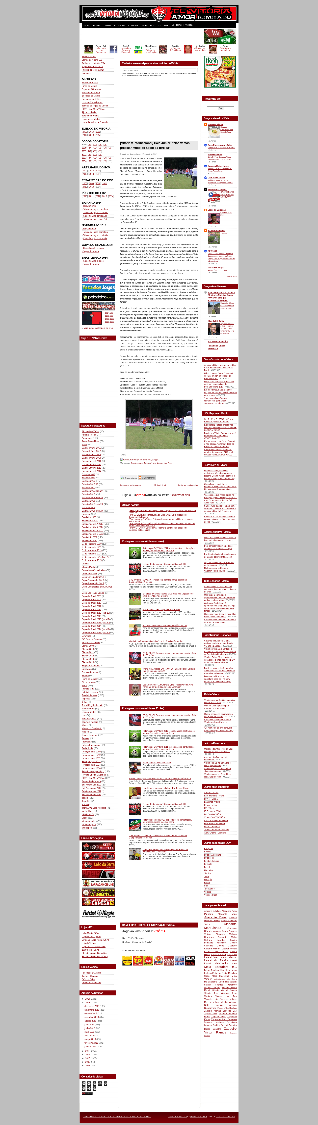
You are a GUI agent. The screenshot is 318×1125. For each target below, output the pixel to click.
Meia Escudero (216, 967)
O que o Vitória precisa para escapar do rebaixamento (216, 707)
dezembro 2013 (92, 1006)
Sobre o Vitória (89, 56)
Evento (85, 675)
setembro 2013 (91, 1017)
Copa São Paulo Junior (93, 593)
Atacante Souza (220, 931)
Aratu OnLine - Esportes (215, 833)
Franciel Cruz (88, 688)
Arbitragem (87, 438)
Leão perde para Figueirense (101, 50)
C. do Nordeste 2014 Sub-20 (95, 557)
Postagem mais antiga (188, 485)
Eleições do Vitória (91, 642)
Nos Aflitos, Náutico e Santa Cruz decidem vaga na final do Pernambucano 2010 (219, 384)
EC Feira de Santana (92, 639)
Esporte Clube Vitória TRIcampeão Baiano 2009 (164, 564)
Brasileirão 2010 (89, 540)
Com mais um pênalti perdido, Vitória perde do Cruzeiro (217, 721)
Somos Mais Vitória (91, 781)
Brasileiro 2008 (89, 517)
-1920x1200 (109, 322)
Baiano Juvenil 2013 (91, 468)
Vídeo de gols (88, 821)
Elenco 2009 (88, 646)
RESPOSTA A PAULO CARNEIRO (221, 148)
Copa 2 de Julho (89, 573)
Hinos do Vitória (89, 86)
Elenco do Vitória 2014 (93, 60)
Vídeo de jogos (89, 824)
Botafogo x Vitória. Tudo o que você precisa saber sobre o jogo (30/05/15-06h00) (220, 436)
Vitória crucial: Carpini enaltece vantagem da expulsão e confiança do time (220, 589)
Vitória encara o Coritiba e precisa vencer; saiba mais (219, 701)
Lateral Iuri (232, 955)
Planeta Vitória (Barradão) (94, 953)
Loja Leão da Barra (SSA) (94, 946)
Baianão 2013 (88, 501)
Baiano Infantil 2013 (91, 454)
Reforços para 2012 (91, 761)
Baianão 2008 (88, 474)
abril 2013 (89, 1035)
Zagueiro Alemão (212, 1011)
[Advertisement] (142, 36)
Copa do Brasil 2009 (91, 599)
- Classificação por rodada (94, 216)
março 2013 (90, 1039)
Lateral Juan (211, 957)
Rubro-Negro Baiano (217, 189)
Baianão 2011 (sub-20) (92, 491)
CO (95, 144)
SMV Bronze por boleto (225, 49)
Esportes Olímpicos (91, 89)
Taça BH (86, 801)
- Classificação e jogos (93, 248)
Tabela (85, 798)
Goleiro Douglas (214, 940)
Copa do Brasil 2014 (91, 626)
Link (84, 715)
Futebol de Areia (211, 861)
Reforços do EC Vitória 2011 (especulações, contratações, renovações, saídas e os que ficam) (169, 549)
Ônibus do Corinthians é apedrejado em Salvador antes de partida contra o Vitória (219, 597)
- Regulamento (89, 206)
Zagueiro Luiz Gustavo (224, 1019)
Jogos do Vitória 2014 (92, 66)
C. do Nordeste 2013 (92, 550)
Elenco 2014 (88, 662)
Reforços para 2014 (91, 768)
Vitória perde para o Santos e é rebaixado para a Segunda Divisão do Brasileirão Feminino (220, 651)
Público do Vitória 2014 (93, 70)
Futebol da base (89, 695)
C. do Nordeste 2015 (92, 560)
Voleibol (208, 892)
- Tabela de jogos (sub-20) (94, 219)
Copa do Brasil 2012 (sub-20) (96, 613)
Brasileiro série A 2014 (92, 527)
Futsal (207, 867)
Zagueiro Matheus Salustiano (220, 1022)
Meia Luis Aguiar (220, 973)
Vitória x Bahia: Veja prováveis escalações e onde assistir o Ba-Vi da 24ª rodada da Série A (219, 660)
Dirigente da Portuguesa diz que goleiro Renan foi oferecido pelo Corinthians (165, 850)
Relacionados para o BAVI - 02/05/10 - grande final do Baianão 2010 (160, 778)
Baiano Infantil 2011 (91, 448)
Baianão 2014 (88, 507)
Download (86, 636)
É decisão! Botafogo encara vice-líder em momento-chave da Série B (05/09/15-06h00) (220, 427)
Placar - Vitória (210, 805)
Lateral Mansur (228, 957)
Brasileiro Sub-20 (90, 520)
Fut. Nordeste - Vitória (218, 341)
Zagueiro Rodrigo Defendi (216, 1025)
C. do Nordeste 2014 (92, 553)
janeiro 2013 (90, 1046)
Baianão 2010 (88, 481)
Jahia (84, 702)
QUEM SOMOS (148, 26)
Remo (207, 882)
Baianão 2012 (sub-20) (92, 497)
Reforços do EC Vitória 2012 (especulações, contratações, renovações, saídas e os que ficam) (169, 732)
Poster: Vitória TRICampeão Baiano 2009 (161, 609)
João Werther (88, 708)
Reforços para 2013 (91, 765)
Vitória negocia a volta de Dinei (157, 763)
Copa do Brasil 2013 (91, 616)
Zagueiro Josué (218, 1017)
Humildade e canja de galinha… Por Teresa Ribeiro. (166, 788)
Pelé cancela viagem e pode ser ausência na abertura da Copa (218, 547)
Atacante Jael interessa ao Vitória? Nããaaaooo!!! (165, 625)
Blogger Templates (177, 1117)
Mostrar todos (232, 276)
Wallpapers (87, 828)
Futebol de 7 (209, 858)
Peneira (85, 738)
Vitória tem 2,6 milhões (175, 49)
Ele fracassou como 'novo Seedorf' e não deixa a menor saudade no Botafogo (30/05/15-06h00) (219, 444)
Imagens (223, 233)
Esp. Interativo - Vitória (214, 796)
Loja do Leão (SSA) (91, 936)
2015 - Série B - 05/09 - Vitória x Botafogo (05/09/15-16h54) (218, 420)
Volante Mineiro (220, 1002)
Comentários (131, 478)
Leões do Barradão (217, 210)
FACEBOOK (119, 26)
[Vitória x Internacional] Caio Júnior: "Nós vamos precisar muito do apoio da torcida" (155, 145)
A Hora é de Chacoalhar (217, 270)
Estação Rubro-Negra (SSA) (95, 940)
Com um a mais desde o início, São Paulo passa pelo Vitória (220, 615)
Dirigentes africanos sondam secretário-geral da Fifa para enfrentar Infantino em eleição (217, 679)
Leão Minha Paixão (216, 178)
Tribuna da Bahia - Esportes (216, 830)
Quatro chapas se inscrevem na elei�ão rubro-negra (218, 715)
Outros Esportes (90, 735)
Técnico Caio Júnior (165, 462)
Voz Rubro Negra (216, 268)
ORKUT (107, 26)
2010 (91, 132)
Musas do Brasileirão (92, 728)
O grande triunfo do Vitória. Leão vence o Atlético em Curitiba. (219, 750)
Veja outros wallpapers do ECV (98, 328)
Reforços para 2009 (91, 751)
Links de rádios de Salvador (95, 122)
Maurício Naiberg (90, 722)
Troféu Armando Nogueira (94, 808)
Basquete (208, 848)
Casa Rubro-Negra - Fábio (220, 145)
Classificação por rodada (95, 238)
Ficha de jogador (90, 679)
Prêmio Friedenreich (91, 745)
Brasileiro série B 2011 (92, 530)
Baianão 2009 (88, 477)
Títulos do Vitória (90, 82)
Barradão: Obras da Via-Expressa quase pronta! (227, 305)
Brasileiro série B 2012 (93, 534)
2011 (98, 132)
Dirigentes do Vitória (91, 99)
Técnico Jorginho (226, 984)
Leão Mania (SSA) (90, 933)
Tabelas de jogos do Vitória (95, 105)
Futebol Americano (212, 855)
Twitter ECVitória (90, 976)
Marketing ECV (89, 718)
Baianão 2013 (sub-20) (92, 504)
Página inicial (160, 485)
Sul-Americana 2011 (91, 791)
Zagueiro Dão (230, 1011)
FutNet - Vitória (211, 799)
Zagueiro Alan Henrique (227, 1008)
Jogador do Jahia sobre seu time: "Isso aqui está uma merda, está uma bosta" (227, 328)
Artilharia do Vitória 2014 (93, 63)
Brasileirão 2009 (89, 537)
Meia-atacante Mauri (214, 982)
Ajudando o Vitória (90, 431)
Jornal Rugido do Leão (92, 705)
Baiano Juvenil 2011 (91, 461)
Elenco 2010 (88, 649)
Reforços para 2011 (91, 758)
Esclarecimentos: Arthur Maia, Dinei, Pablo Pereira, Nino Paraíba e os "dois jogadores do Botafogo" (168, 686)
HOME (87, 26)
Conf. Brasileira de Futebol (216, 820)
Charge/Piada (88, 567)
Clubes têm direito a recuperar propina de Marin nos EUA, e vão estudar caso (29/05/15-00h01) (219, 452)
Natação (208, 879)
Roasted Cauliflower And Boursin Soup (226, 129)
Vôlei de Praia (210, 895)
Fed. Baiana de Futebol (214, 823)
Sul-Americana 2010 (91, 788)
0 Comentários (148, 478)
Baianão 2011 (88, 487)
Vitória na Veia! (215, 154)
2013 (91, 135)
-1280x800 (109, 316)
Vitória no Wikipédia (91, 982)
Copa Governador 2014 (93, 583)
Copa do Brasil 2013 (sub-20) (96, 622)
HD (159, 26)
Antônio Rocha (89, 435)
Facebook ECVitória (91, 973)
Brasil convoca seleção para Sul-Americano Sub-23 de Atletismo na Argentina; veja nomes (219, 671)
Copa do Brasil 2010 (91, 603)
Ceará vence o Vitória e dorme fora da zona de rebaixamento (220, 621)
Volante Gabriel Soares (224, 990)
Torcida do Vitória (90, 115)
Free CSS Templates (225, 1117)
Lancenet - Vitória (212, 802)
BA (89, 144)
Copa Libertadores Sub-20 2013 (97, 587)
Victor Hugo (87, 811)
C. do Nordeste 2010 (92, 544)
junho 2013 (90, 1028)
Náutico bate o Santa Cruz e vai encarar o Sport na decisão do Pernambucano (218, 376)
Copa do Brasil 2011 (91, 606)
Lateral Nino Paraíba (216, 960)
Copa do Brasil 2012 (91, 609)
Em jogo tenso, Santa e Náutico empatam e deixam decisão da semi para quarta (220, 392)
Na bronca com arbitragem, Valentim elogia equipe (216, 569)
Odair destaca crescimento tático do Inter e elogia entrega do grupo (220, 539)
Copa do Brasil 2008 (91, 596)
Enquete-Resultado (91, 665)
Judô (206, 876)
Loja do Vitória (89, 943)
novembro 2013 (92, 1010)
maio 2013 (89, 1032)
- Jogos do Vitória (90, 251)
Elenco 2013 (88, 659)
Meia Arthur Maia (226, 963)
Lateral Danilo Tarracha (216, 951)
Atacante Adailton (212, 911)
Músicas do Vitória (91, 92)
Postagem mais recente (130, 485)
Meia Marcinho (220, 976)
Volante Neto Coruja (220, 1003)
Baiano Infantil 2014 (91, 458)
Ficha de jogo (88, 682)
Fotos (84, 685)
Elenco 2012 (88, 655)
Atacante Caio (227, 914)
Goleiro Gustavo (227, 945)
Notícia (153, 462)
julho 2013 (89, 1024)
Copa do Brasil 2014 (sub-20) (96, 632)
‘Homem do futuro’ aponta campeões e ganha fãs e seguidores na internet (216, 400)
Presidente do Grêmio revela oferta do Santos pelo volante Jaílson (220, 555)
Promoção (87, 741)
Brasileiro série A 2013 (92, 524)
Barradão (86, 514)
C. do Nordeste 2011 (91, 547)
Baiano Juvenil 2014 (91, 471)
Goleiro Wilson (212, 948)
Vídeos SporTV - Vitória (214, 817)
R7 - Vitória (209, 808)
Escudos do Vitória (91, 96)
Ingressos (86, 73)
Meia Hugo (225, 970)
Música (85, 732)
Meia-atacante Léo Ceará (225, 979)
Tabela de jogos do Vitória (95, 212)
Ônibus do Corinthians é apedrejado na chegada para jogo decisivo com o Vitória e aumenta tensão (219, 607)
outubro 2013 (91, 1013)
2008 (84, 183)
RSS (166, 26)
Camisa (85, 563)
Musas (85, 725)
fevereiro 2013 (91, 1043)
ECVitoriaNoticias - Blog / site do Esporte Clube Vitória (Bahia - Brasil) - (117, 1117)
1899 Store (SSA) (90, 950)
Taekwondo (209, 889)
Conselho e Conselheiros (94, 570)
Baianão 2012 (88, 494)
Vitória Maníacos (215, 124)
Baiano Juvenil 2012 (91, 464)
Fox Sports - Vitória (212, 814)
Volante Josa (211, 993)
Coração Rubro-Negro (218, 166)
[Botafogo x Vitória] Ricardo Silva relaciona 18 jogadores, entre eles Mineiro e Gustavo (168, 595)
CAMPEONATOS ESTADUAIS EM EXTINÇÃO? (227, 194)
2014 (98, 135)
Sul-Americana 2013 (91, 794)
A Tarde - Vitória (211, 792)
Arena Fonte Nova (90, 441)
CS (105, 144)
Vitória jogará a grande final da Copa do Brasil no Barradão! (156, 641)
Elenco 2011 (88, 652)
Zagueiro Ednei (210, 1014)
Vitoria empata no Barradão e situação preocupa (217, 764)
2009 (84, 132)
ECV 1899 (212, 251)
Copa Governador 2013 (93, 580)
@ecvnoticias (181, 495)
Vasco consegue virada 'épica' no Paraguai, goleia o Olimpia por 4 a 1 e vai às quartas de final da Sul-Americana (220, 499)
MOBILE (97, 26)
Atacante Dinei (215, 917)
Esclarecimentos (90, 672)
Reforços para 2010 (91, 755)
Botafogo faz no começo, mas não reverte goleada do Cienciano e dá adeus (220, 519)
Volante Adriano (212, 987)
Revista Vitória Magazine (94, 775)
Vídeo (84, 818)
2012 (84, 135)
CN (105, 148)
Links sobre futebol (91, 119)
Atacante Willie (227, 937)
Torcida (85, 804)
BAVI (84, 444)
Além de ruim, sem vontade (200, 49)
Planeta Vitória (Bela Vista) (95, 956)
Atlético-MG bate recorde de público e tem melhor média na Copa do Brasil (220, 367)
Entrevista (87, 669)
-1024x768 (109, 313)
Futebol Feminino (90, 692)
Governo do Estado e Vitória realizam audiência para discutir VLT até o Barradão (218, 643)
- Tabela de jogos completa (95, 209)
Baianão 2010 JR (90, 484)
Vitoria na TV (88, 814)
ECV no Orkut (88, 979)
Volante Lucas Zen (226, 996)
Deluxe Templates (198, 1117)
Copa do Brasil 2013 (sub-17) (96, 619)
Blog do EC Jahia (216, 321)
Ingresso (86, 698)
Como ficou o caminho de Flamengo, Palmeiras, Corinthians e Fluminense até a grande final (220, 486)
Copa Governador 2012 (93, 577)
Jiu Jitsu (208, 873)
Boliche (207, 852)
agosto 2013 (90, 1021)
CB (100, 144)
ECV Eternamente (216, 230)
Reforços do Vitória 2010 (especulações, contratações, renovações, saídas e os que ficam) (167, 821)
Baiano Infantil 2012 (91, 451)
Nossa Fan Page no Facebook (126, 50)
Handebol (208, 870)
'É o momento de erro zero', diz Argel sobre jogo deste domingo (218, 729)
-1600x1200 (109, 319)
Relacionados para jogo (93, 771)
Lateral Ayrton (229, 948)
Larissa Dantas (89, 712)
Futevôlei (208, 864)
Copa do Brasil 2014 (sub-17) (96, 629)
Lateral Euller (218, 954)
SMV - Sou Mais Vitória (93, 109)
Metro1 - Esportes (212, 827)
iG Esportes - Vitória (213, 811)
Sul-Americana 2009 (91, 784)
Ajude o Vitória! (89, 112)
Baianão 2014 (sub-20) (92, 511)
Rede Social (87, 748)
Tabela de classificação (151, 51)
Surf (206, 886)
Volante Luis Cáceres (216, 999)
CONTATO (133, 26)
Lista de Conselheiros (92, 102)
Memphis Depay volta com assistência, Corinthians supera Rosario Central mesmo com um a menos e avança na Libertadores (219, 475)
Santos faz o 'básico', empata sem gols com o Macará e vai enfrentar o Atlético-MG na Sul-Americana (220, 508)
